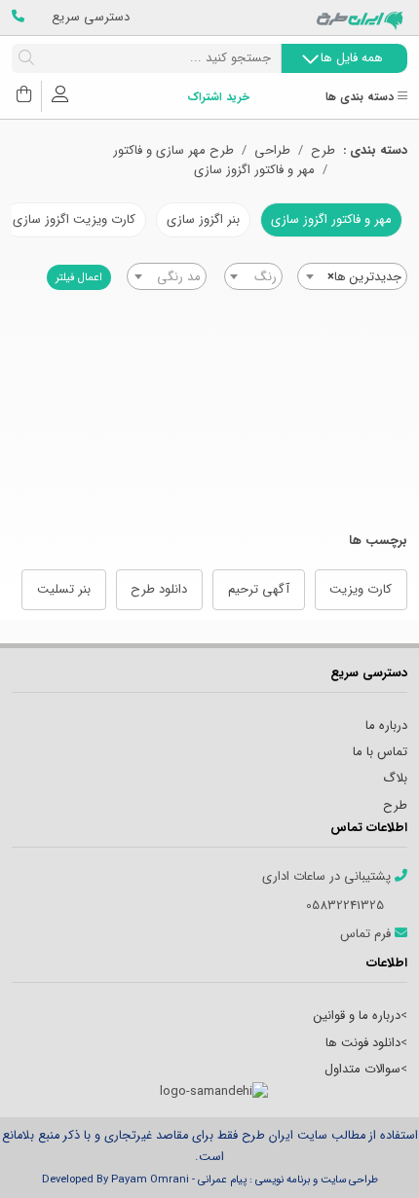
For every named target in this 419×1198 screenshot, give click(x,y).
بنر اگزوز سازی (203, 219)
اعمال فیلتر (79, 277)
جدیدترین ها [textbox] (364, 277)
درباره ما (386, 725)
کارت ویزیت (360, 589)
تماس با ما (380, 752)
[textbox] (253, 277)
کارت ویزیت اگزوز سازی (74, 219)
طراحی (272, 151)
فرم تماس (367, 934)
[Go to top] (365, 1154)
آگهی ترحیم (258, 589)
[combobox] (352, 276)
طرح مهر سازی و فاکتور (173, 151)
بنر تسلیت (64, 589)
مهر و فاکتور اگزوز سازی (254, 170)
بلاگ (395, 778)
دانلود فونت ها (362, 1043)
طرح (323, 151)
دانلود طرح (159, 589)
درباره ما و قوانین (357, 1015)
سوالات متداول (362, 1069)
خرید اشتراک (218, 98)
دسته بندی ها (361, 98)
